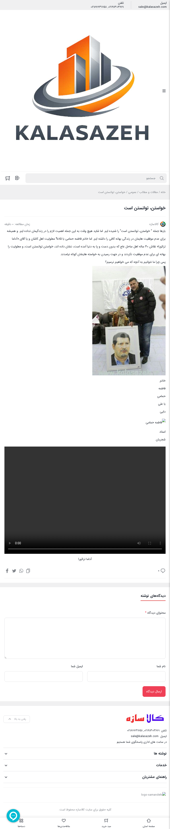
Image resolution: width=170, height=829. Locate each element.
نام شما (161, 666)
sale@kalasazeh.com (152, 7)
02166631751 (99, 7)
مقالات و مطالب (148, 192)
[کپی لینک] (28, 570)
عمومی (132, 192)
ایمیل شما (77, 666)
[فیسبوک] (7, 570)
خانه (163, 192)
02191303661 (116, 7)
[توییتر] (14, 570)
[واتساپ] (21, 570)
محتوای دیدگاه (155, 612)
